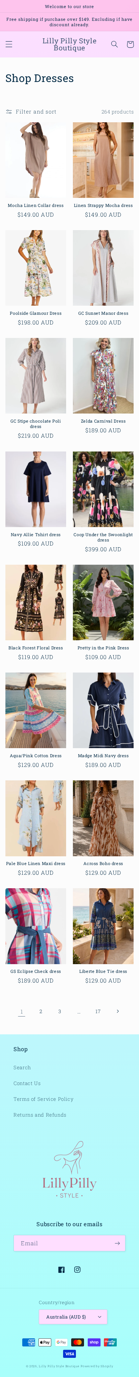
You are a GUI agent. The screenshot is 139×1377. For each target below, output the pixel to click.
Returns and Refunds (39, 1115)
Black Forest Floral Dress (35, 647)
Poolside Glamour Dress (35, 313)
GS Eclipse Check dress (35, 971)
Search (22, 1067)
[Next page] (117, 1011)
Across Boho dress (103, 863)
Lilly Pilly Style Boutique (59, 1366)
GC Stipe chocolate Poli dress (35, 423)
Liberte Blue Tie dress (103, 971)
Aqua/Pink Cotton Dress (36, 755)
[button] (9, 44)
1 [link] (22, 1011)
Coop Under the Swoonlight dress (103, 537)
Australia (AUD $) (66, 1317)
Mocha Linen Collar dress (35, 205)
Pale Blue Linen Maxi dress (35, 863)
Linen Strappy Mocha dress (103, 205)
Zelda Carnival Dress (103, 421)
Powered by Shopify (97, 1366)
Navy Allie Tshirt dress (36, 534)
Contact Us (26, 1083)
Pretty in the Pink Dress (103, 647)
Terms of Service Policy (43, 1099)
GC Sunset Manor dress (103, 313)
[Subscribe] (117, 1243)
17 (98, 1011)
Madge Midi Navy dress (103, 755)
